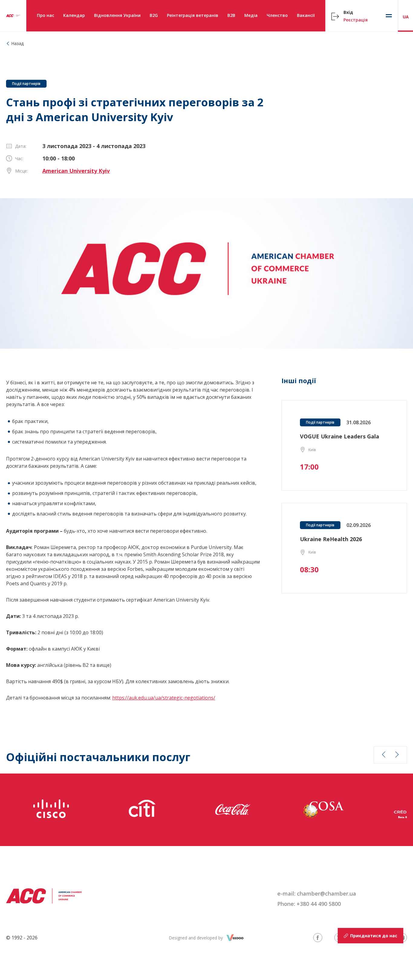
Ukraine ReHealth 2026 (331, 539)
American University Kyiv (76, 170)
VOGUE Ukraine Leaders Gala (339, 436)
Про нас (45, 15)
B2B (231, 15)
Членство (277, 15)
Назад (17, 43)
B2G (154, 15)
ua (406, 17)
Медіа (251, 15)
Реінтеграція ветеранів (192, 15)
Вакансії (306, 15)
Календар (74, 15)
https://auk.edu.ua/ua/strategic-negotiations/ (163, 697)
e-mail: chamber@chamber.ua (316, 893)
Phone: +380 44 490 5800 (309, 903)
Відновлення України (117, 15)
